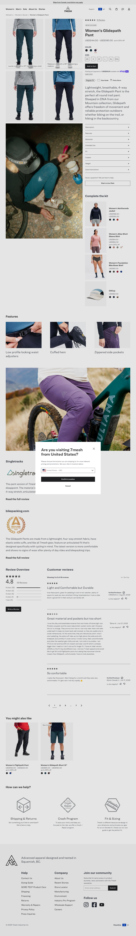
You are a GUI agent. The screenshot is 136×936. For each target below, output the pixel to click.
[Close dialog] (94, 449)
